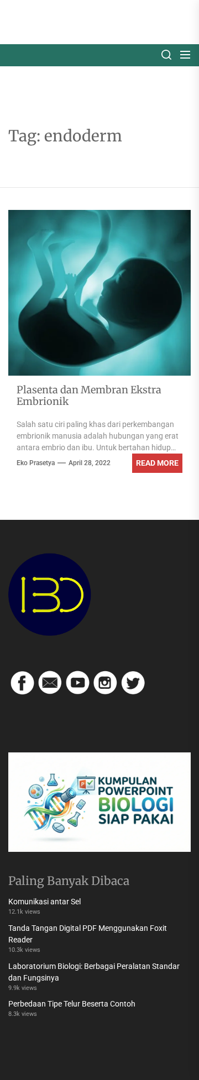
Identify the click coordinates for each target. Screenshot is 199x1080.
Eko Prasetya (36, 463)
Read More (157, 463)
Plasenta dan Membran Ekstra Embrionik (89, 395)
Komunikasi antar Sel (44, 901)
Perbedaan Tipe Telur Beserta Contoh (71, 1003)
